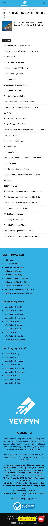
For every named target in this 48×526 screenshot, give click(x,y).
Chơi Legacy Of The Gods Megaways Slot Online (22, 158)
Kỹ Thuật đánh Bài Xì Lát (13, 214)
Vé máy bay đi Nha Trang (15, 318)
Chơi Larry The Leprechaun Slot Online (18, 231)
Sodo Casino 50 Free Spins (14, 62)
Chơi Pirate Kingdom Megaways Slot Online (20, 236)
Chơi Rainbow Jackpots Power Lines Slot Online (22, 197)
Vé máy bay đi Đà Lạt (13, 325)
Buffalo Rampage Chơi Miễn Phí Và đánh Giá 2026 (23, 191)
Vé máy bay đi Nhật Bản (14, 368)
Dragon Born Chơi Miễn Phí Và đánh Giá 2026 (21, 107)
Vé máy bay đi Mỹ (12, 353)
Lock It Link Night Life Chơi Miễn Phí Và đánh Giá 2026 (24, 130)
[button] (4, 3)
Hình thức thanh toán (14, 267)
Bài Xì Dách (8, 113)
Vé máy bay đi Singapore (15, 361)
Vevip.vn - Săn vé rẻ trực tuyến (27, 523)
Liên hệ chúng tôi (12, 264)
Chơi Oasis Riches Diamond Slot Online (19, 102)
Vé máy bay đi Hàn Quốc (14, 372)
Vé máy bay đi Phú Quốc (14, 329)
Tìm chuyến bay (10, 516)
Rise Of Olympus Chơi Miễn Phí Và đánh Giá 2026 (22, 203)
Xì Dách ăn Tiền (10, 147)
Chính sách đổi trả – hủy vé (17, 282)
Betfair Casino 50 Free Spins (15, 119)
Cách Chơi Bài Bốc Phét (13, 90)
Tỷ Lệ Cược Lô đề (10, 186)
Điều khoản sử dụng (14, 275)
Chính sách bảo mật (13, 271)
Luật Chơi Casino (10, 135)
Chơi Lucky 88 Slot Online (13, 141)
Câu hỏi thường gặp (23, 519)
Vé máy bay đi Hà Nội (13, 307)
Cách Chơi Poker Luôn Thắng (15, 225)
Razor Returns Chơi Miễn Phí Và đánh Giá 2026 (22, 175)
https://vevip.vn (28, 491)
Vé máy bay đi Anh (12, 379)
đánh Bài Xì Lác (10, 79)
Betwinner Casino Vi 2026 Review (17, 46)
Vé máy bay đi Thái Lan (14, 364)
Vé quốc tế (10, 519)
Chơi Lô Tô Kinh (10, 163)
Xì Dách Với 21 (9, 57)
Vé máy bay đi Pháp (13, 383)
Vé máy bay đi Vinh (12, 332)
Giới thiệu (9, 260)
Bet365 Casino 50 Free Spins (15, 124)
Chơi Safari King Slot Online (14, 96)
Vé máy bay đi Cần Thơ (14, 336)
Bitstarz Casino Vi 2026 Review (16, 68)
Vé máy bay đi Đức (12, 375)
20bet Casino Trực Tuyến (13, 74)
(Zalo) (31, 289)
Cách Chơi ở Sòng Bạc (12, 152)
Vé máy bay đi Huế (12, 321)
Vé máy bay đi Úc (12, 357)
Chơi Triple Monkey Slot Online (15, 208)
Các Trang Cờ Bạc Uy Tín (13, 220)
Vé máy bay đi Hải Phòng (15, 340)
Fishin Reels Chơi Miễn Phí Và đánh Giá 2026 (21, 51)
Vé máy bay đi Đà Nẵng (14, 314)
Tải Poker (7, 180)
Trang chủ (5, 9)
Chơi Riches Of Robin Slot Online (16, 169)
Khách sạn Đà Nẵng (25, 516)
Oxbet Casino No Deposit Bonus (16, 85)
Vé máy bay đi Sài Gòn (14, 310)
